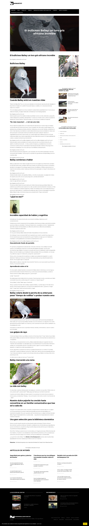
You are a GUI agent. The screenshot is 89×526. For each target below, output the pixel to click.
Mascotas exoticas (55, 517)
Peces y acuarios (63, 10)
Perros (30, 10)
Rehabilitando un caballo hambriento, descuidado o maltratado (31, 505)
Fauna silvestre (63, 131)
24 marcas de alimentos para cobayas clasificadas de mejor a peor (17, 464)
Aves (18, 10)
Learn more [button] (39, 523)
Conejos (55, 10)
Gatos (61, 141)
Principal (13, 10)
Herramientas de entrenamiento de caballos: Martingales (73, 102)
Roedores (61, 519)
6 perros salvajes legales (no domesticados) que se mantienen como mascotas (41, 480)
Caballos (24, 10)
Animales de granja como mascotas (42, 10)
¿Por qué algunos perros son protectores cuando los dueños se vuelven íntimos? (64, 478)
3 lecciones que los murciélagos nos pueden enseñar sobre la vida (44, 457)
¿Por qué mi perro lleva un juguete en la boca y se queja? (73, 110)
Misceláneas (76, 519)
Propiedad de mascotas (17, 12)
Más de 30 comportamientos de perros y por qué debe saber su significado (67, 67)
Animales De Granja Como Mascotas (41, 442)
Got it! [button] (85, 523)
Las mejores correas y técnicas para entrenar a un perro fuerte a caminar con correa (69, 503)
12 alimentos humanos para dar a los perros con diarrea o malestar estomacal (73, 94)
